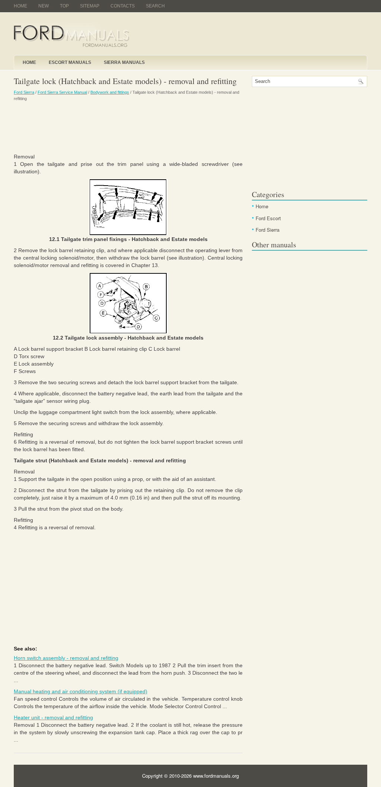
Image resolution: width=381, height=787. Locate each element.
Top (64, 6)
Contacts (123, 6)
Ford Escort (268, 218)
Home (20, 6)
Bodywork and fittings (109, 92)
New (43, 6)
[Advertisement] (128, 127)
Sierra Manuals (124, 62)
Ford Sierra (24, 92)
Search (155, 6)
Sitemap (89, 6)
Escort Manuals (70, 62)
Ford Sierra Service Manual (62, 92)
